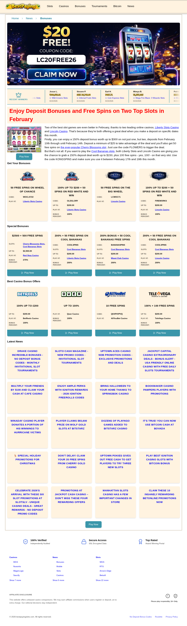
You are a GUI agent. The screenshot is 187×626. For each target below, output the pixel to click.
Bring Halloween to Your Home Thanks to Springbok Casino (115, 390)
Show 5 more (58, 580)
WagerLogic (18, 571)
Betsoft (103, 575)
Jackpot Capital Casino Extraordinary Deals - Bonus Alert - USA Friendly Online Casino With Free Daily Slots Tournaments (159, 361)
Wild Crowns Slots (54, 98)
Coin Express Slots (110, 98)
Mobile (59, 566)
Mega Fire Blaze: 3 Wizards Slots (144, 98)
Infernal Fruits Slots (82, 98)
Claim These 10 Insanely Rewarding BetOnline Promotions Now (159, 496)
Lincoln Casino (59, 131)
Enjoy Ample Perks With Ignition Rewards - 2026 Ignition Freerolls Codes (71, 392)
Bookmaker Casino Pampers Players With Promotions (159, 390)
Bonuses (80, 6)
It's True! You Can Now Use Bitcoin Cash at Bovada (159, 424)
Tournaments (99, 6)
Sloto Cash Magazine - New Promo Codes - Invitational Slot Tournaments (71, 357)
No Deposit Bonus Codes (141, 617)
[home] (22, 10)
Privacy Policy (172, 617)
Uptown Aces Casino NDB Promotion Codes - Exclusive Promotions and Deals (115, 357)
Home (15, 18)
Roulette (158, 617)
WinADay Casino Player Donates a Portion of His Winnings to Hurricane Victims (27, 426)
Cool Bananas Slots (32, 246)
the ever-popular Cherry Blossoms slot (83, 147)
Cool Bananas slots (103, 151)
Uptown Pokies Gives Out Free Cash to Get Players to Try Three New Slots (115, 461)
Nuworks (17, 566)
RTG (102, 566)
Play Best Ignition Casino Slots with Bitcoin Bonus (159, 459)
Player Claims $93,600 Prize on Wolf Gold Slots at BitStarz (71, 424)
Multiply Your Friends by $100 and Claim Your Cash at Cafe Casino (27, 390)
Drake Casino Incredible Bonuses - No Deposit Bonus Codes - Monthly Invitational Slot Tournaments (27, 361)
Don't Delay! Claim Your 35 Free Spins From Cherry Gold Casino (71, 461)
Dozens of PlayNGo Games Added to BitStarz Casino (115, 424)
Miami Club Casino (120, 258)
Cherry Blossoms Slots (34, 244)
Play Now (24, 156)
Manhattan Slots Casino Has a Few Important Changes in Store (115, 496)
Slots (50, 6)
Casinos (64, 6)
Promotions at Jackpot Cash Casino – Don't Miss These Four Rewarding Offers (71, 496)
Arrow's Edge (105, 571)
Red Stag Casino (31, 255)
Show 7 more (15, 580)
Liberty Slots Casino (167, 127)
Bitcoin (117, 6)
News (130, 6)
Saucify (16, 575)
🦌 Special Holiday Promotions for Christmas (27, 459)
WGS (15, 562)
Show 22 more (102, 580)
